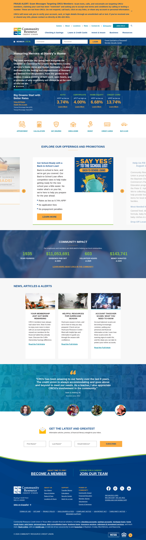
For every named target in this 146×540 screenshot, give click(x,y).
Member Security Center (113, 43)
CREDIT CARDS (107, 131)
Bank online (23, 527)
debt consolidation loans (57, 524)
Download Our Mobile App (116, 500)
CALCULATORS (39, 131)
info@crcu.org (111, 495)
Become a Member (48, 474)
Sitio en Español (21, 505)
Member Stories (84, 498)
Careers (59, 26)
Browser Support (73, 514)
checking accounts (89, 522)
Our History (48, 490)
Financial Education (85, 496)
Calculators (65, 493)
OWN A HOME (73, 131)
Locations (76, 26)
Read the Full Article (37, 344)
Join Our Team (94, 474)
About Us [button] (48, 488)
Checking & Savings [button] (54, 33)
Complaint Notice (83, 511)
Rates (86, 26)
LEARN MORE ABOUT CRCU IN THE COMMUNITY (73, 267)
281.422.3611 (120, 498)
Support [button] (65, 488)
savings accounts (105, 522)
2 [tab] (19, 86)
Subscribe (111, 444)
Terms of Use (25, 511)
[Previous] (24, 191)
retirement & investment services (110, 524)
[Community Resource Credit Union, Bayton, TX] (26, 33)
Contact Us (95, 26)
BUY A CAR (124, 131)
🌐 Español (107, 26)
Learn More (62, 107)
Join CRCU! (120, 26)
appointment (22, 131)
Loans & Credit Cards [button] (77, 33)
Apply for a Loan (67, 499)
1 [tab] (16, 86)
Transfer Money (66, 490)
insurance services (88, 524)
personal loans (40, 524)
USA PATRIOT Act (100, 511)
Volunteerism (83, 501)
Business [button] (114, 33)
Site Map (36, 511)
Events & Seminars (85, 504)
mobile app (39, 527)
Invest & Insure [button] (98, 33)
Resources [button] (127, 33)
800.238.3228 (109, 498)
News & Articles (49, 493)
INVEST (90, 131)
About (67, 26)
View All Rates (19, 102)
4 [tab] (23, 86)
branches (78, 527)
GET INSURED (56, 131)
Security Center (66, 496)
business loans (74, 524)
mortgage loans (119, 522)
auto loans (28, 524)
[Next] (122, 191)
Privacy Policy (49, 511)
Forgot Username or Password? (116, 40)
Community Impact (85, 493)
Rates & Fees (48, 496)
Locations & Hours (50, 499)
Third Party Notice (117, 511)
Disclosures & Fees (66, 511)
